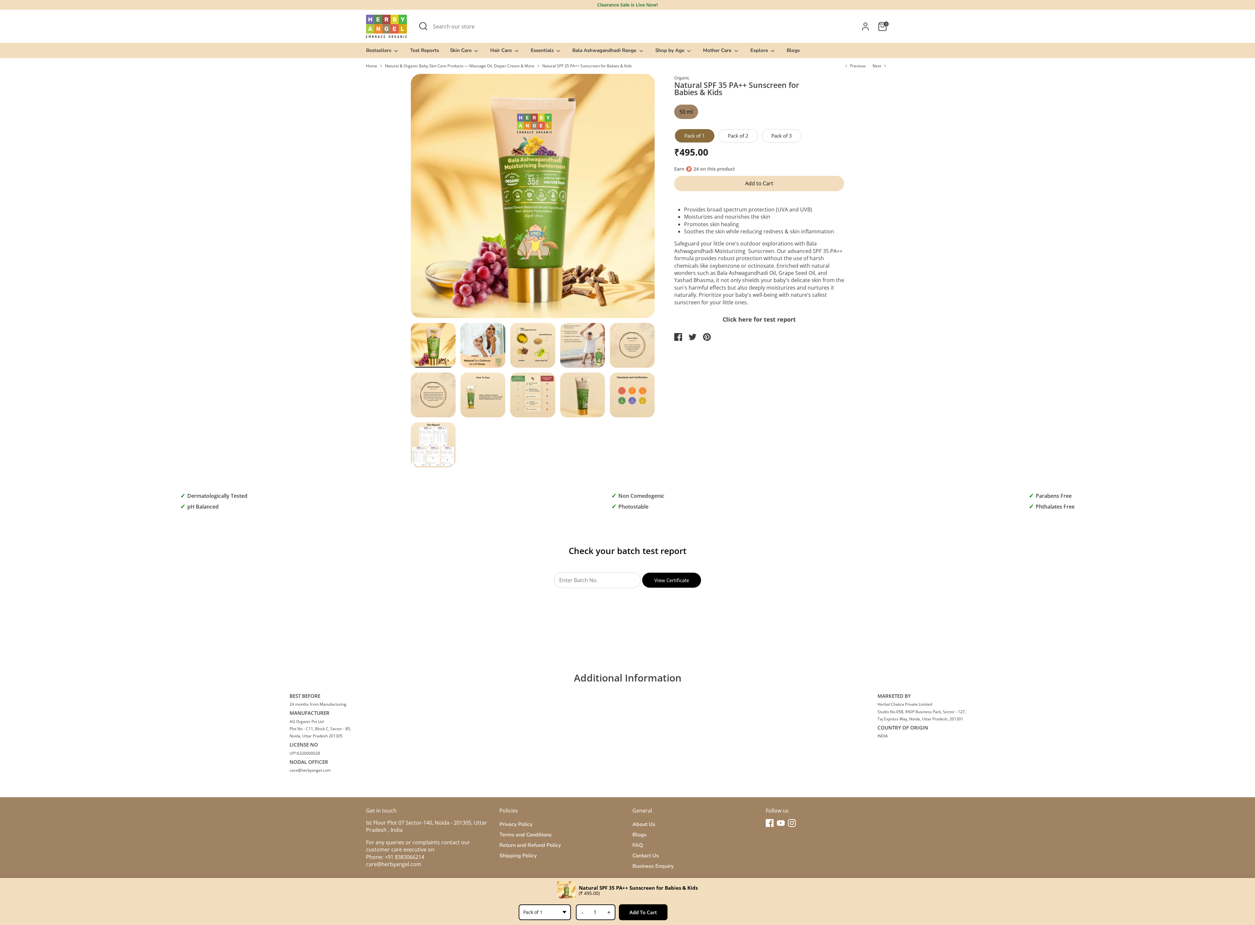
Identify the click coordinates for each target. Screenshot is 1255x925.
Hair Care (501, 50)
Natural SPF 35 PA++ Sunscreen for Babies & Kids (587, 66)
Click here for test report (759, 319)
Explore (759, 50)
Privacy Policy (515, 824)
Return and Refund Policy (530, 845)
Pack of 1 (694, 135)
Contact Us (645, 855)
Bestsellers (379, 50)
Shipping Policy (518, 855)
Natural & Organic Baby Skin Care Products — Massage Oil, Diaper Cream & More (459, 66)
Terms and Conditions (525, 834)
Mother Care (718, 50)
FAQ (637, 845)
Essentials (543, 50)
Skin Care (461, 50)
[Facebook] (770, 823)
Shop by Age (670, 50)
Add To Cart (643, 912)
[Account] (865, 26)
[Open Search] (423, 26)
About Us (643, 824)
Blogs (793, 50)
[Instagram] (792, 823)
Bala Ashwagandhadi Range (605, 50)
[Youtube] (781, 823)
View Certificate (671, 580)
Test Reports (424, 50)
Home (371, 66)
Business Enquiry (653, 866)
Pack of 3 (781, 135)
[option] (533, 198)
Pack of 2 (738, 135)
